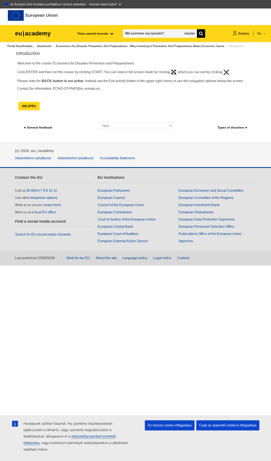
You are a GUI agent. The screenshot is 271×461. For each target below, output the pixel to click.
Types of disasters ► (232, 127)
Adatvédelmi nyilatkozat (33, 158)
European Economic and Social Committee (211, 190)
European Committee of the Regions (206, 198)
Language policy (134, 258)
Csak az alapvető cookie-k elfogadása (227, 425)
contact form (52, 205)
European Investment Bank (199, 205)
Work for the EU (78, 258)
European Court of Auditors (118, 234)
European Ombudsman (196, 212)
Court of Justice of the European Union (127, 219)
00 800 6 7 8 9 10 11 (41, 190)
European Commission (115, 212)
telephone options (43, 198)
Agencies (186, 241)
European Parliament (114, 190)
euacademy (33, 33)
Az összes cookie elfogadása (170, 425)
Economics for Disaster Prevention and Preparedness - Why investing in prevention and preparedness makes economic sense (140, 46)
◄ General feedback (37, 127)
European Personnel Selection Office (206, 226)
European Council (111, 198)
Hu (259, 33)
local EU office (45, 212)
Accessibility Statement (117, 158)
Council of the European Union (121, 205)
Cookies (183, 258)
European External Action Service (123, 241)
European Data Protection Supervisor (207, 219)
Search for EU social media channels (43, 234)
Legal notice (162, 258)
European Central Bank (115, 226)
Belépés (243, 33)
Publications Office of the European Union (210, 234)
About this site (106, 258)
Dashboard (44, 46)
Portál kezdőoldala (19, 46)
